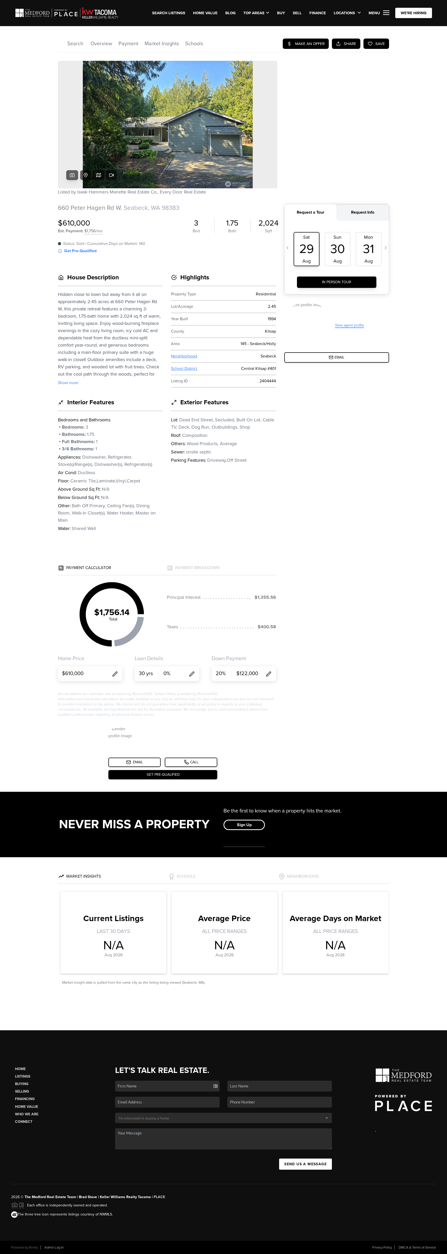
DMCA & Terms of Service (417, 1247)
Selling (22, 1091)
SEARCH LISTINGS (168, 13)
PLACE (159, 1197)
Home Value (205, 13)
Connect (23, 1121)
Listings (22, 1076)
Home (20, 1069)
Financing (25, 1099)
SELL (297, 13)
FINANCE (317, 13)
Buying (21, 1084)
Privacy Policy (382, 1247)
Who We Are (26, 1114)
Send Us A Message (305, 1164)
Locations (345, 13)
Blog (230, 13)
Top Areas (253, 13)
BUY (281, 13)
